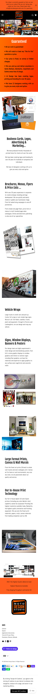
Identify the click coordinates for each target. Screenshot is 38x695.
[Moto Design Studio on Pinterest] (10, 642)
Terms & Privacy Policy (8, 635)
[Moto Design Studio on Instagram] (8, 642)
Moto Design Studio (10, 661)
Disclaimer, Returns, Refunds (9, 637)
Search (4, 631)
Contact (4, 629)
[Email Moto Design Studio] (3, 642)
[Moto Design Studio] (19, 15)
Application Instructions (8, 633)
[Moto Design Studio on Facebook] (5, 642)
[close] (36, 5)
